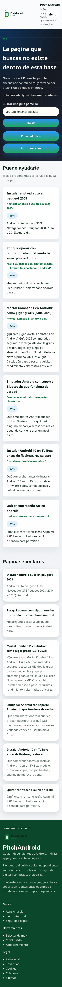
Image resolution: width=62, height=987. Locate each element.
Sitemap (11, 978)
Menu (52, 14)
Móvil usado (14, 940)
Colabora (12, 973)
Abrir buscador (31, 148)
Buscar (31, 123)
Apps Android (15, 911)
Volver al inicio (31, 136)
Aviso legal (13, 959)
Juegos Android (16, 916)
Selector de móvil (17, 935)
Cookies (11, 968)
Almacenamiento (17, 945)
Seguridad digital (17, 921)
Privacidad (12, 964)
